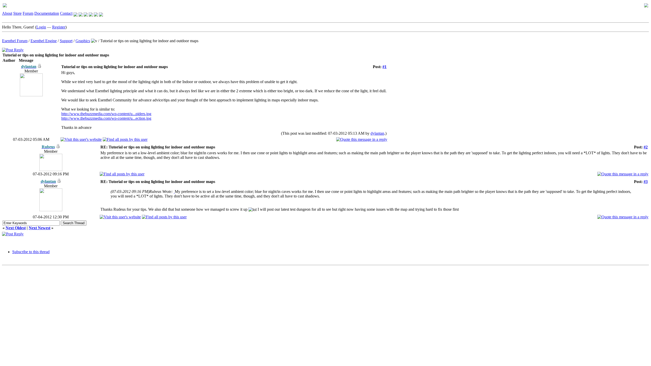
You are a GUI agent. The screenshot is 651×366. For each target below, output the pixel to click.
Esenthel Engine (44, 41)
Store (17, 13)
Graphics (83, 41)
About (7, 13)
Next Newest (39, 228)
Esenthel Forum (14, 41)
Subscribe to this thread (31, 252)
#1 (384, 67)
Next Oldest (16, 228)
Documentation (46, 13)
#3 (646, 181)
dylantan (377, 133)
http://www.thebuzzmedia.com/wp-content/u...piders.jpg (106, 114)
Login (41, 27)
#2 (646, 147)
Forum (28, 13)
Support (66, 41)
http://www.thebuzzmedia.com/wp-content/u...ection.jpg (106, 118)
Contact (66, 13)
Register (58, 27)
